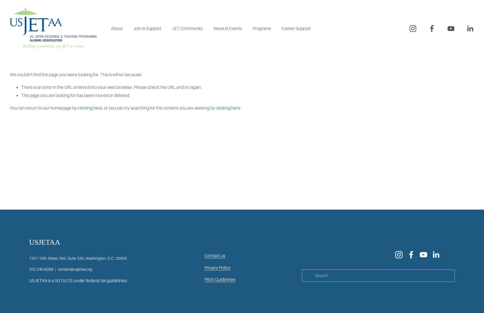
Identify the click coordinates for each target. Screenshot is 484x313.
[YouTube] (451, 28)
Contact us (214, 255)
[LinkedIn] (470, 28)
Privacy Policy (217, 267)
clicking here (90, 108)
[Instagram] (413, 28)
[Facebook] (432, 28)
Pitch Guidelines (219, 279)
